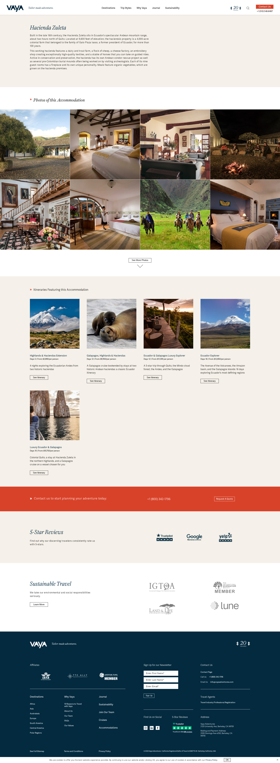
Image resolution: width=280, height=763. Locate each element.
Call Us (204, 677)
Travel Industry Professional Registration (218, 702)
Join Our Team (106, 712)
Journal (103, 696)
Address (205, 717)
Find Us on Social (153, 717)
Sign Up (149, 695)
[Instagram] (146, 728)
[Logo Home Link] (15, 9)
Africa (32, 704)
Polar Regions (36, 733)
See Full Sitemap (37, 751)
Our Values (69, 725)
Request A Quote (224, 498)
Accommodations (108, 727)
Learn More (38, 604)
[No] (277, 759)
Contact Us (265, 6)
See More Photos (140, 260)
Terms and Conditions (73, 751)
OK (227, 760)
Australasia (35, 713)
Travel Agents (208, 697)
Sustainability (106, 704)
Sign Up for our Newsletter (158, 665)
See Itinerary (39, 377)
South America (36, 723)
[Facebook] (158, 728)
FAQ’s (66, 721)
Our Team (68, 716)
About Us (68, 711)
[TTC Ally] (77, 678)
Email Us (204, 682)
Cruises (103, 720)
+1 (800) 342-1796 (158, 499)
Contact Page (206, 672)
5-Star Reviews (180, 717)
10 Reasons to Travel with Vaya (73, 705)
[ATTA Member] (109, 680)
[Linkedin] (152, 728)
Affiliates (34, 665)
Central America (37, 728)
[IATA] (46, 679)
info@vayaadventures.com (221, 682)
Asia (32, 709)
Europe (33, 718)
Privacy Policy (105, 751)
